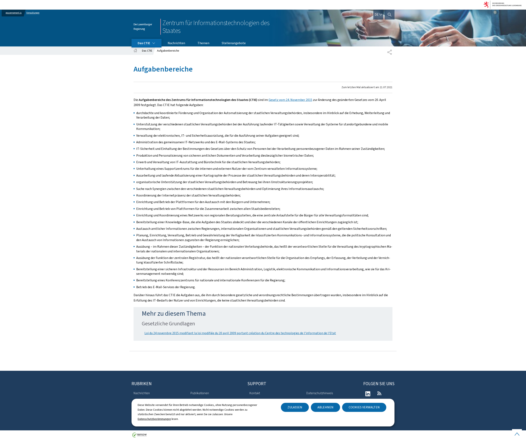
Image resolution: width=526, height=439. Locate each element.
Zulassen (294, 407)
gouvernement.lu (14, 12)
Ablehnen (325, 407)
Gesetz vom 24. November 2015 (290, 100)
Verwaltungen (32, 12)
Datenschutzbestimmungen (154, 419)
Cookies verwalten (364, 407)
